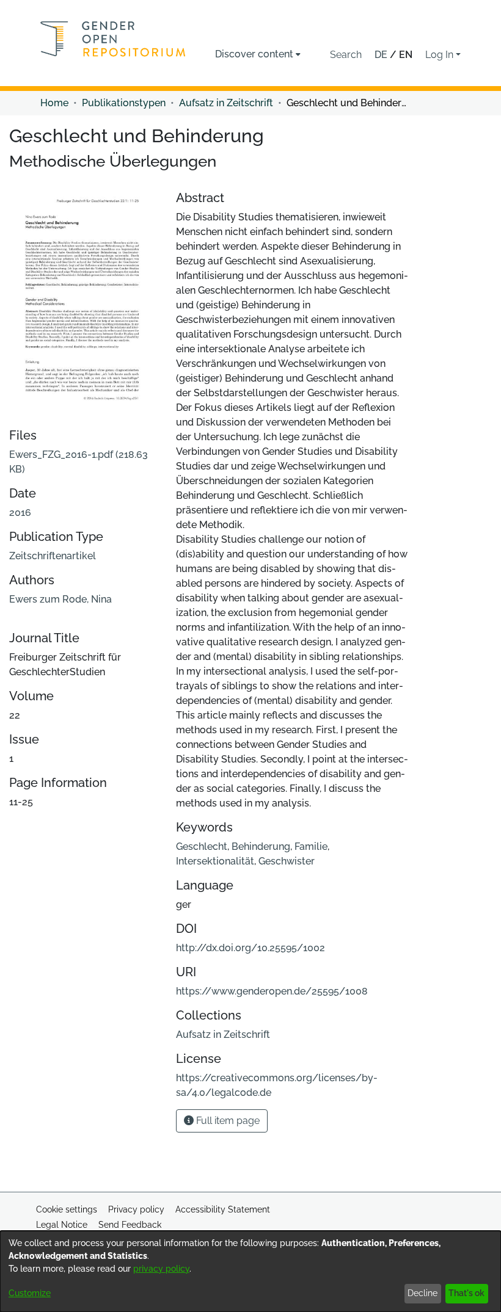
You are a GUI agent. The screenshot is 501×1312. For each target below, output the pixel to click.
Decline (422, 1293)
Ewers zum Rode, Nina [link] (60, 599)
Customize (30, 1293)
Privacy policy (136, 1209)
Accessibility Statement (222, 1209)
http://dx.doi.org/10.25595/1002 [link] (250, 948)
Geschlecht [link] (201, 846)
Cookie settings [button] (66, 1209)
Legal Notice (61, 1225)
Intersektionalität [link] (215, 861)
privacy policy (161, 1269)
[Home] (113, 38)
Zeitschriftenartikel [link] (52, 556)
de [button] (382, 54)
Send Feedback (129, 1225)
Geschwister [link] (286, 861)
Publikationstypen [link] (124, 103)
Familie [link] (310, 846)
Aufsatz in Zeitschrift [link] (226, 103)
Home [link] (54, 103)
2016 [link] (20, 512)
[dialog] (250, 1271)
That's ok (466, 1293)
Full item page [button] (227, 1120)
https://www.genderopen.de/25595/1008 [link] (272, 991)
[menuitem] (258, 54)
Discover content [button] (254, 54)
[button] (346, 55)
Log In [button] (440, 54)
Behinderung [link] (261, 846)
